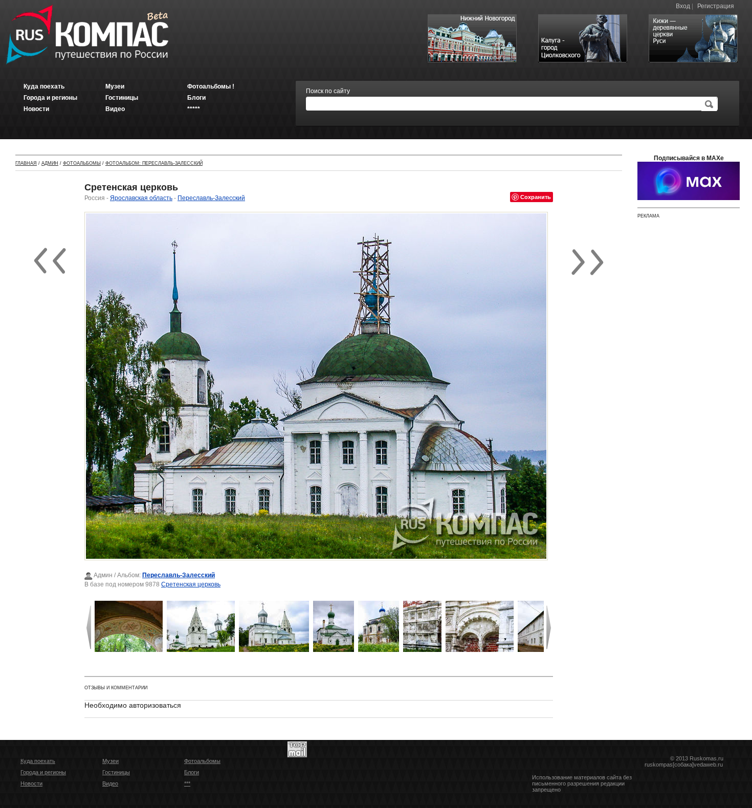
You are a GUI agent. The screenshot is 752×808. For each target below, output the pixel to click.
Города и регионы (43, 772)
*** (187, 783)
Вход (683, 6)
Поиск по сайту (328, 91)
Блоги (191, 772)
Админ (49, 163)
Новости (31, 783)
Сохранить (535, 197)
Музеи (110, 761)
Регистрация (715, 6)
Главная (26, 163)
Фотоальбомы (82, 163)
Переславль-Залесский (211, 198)
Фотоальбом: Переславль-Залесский (154, 163)
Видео (110, 783)
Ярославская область (141, 198)
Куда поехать (37, 761)
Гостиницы (116, 772)
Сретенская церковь (190, 584)
